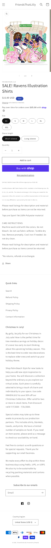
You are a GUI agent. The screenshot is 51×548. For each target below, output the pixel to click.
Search (9, 291)
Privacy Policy (12, 310)
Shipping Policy (13, 303)
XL (41, 121)
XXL (6, 127)
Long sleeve (30, 138)
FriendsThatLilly (21, 542)
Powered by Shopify (33, 542)
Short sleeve (11, 138)
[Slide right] (32, 76)
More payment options (25, 175)
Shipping (5, 103)
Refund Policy (12, 297)
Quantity (5, 145)
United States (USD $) (23, 522)
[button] (3, 4)
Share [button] (8, 263)
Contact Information (15, 316)
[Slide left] (19, 76)
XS (6, 121)
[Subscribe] (42, 493)
